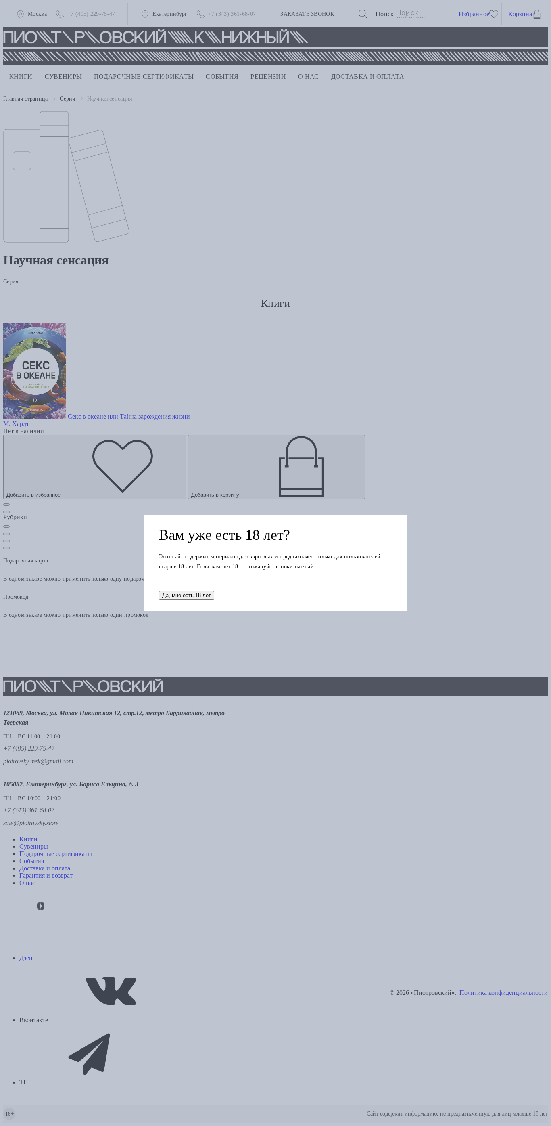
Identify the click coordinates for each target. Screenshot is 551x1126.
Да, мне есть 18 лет (186, 595)
